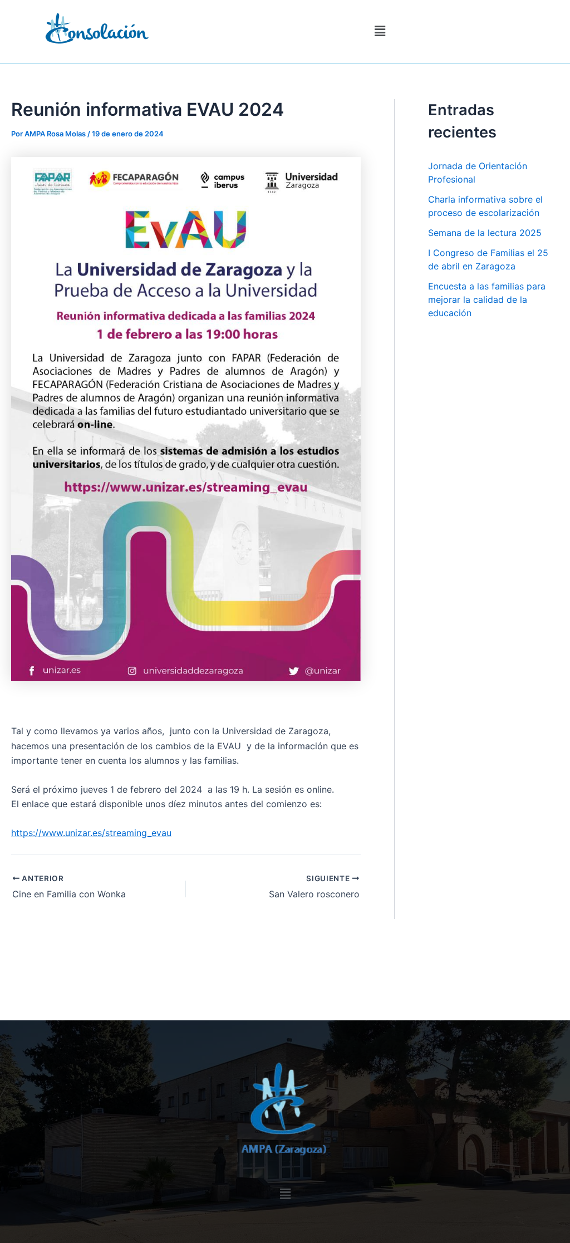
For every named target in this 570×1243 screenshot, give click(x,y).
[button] (379, 31)
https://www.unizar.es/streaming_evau (91, 832)
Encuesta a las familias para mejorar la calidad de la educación (487, 299)
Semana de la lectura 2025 (485, 232)
